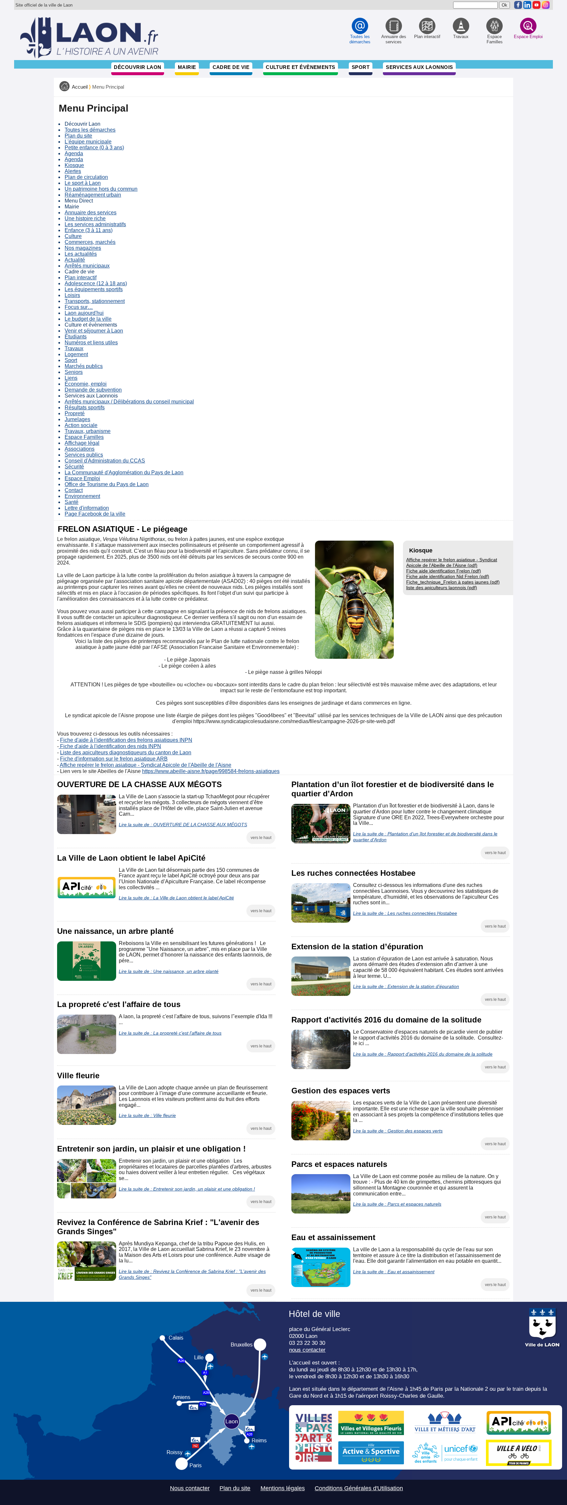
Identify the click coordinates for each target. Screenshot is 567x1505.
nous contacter (307, 1349)
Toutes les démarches (90, 130)
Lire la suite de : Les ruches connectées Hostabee (405, 913)
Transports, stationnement (95, 301)
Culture (73, 236)
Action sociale (81, 425)
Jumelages (77, 419)
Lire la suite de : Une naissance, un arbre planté (169, 971)
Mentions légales (283, 1488)
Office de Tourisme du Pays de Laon (107, 484)
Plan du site (78, 136)
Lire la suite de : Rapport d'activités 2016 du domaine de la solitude (423, 1054)
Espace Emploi (82, 478)
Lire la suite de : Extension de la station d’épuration (406, 986)
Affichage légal (82, 443)
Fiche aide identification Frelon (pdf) (443, 570)
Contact (74, 490)
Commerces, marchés (90, 242)
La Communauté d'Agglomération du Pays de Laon (124, 472)
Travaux (74, 348)
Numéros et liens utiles (91, 342)
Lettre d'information (87, 508)
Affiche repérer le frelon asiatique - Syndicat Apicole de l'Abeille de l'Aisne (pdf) (451, 562)
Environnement (82, 496)
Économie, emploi (86, 384)
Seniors (74, 372)
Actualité (75, 260)
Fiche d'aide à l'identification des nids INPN (110, 746)
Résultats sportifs (85, 407)
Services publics (84, 455)
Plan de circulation (86, 177)
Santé (71, 502)
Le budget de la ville (88, 319)
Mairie (187, 67)
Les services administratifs (95, 224)
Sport (360, 67)
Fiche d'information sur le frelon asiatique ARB (114, 759)
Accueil (80, 87)
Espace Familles (84, 437)
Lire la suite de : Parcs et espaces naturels (397, 1204)
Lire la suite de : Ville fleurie (147, 1115)
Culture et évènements (300, 67)
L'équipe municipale (88, 141)
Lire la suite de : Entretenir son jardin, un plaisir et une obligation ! (187, 1189)
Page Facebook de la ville (95, 514)
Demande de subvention (93, 390)
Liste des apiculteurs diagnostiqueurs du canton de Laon (125, 752)
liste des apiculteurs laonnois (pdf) (441, 587)
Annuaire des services (90, 212)
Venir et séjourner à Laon (94, 330)
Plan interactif (80, 277)
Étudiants (76, 336)
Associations (79, 449)
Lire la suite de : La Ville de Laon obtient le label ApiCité (176, 897)
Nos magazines (83, 248)
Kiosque (74, 165)
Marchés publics (84, 366)
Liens (71, 378)
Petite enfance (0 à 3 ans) (94, 147)
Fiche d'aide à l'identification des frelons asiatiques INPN (126, 740)
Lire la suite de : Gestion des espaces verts (398, 1130)
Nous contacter (190, 1488)
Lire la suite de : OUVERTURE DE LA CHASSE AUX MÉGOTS (183, 824)
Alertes (73, 171)
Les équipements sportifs (94, 289)
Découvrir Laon (137, 67)
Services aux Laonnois (419, 67)
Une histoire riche (85, 218)
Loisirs (72, 295)
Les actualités (81, 254)
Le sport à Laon (83, 183)
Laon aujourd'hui (84, 313)
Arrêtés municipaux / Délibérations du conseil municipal (129, 401)
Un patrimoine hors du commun (101, 189)
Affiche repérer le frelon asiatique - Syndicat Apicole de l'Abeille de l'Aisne (145, 765)
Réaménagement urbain (93, 195)
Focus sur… (79, 307)
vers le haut (261, 837)
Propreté (75, 413)
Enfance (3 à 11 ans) (89, 230)
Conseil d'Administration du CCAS (105, 460)
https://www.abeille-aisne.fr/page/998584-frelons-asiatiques (211, 771)
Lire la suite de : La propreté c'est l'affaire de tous (170, 1033)
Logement (76, 354)
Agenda (74, 153)
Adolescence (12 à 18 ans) (96, 283)
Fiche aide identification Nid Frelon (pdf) (447, 576)
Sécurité (74, 466)
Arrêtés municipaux (87, 266)
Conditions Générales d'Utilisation (359, 1488)
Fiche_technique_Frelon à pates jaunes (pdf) (453, 582)
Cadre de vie (231, 67)
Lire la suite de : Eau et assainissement (393, 1271)
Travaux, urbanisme (88, 431)
